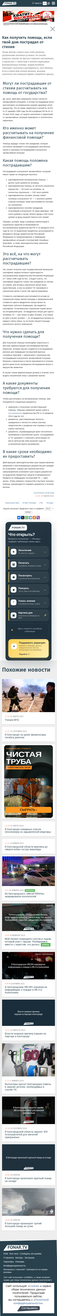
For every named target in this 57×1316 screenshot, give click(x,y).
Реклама (19, 1261)
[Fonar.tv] (9, 3)
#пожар (49, 503)
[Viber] (38, 517)
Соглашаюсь (29, 1308)
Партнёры (8, 1261)
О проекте (8, 1257)
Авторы (19, 1257)
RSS (5, 1253)
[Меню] (53, 3)
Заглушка (29, 1257)
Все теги (14, 1253)
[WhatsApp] (26, 517)
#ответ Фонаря (29, 503)
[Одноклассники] (34, 517)
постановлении (15, 413)
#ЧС (41, 503)
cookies (28, 1277)
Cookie (33, 1286)
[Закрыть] (52, 29)
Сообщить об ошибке (31, 1253)
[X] (22, 517)
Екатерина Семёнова (44, 493)
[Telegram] (30, 517)
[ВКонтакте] (18, 517)
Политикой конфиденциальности (31, 1301)
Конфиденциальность (14, 1265)
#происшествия (12, 503)
